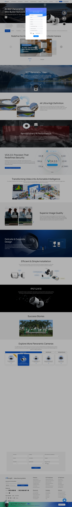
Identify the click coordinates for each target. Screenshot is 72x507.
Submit (36, 36)
